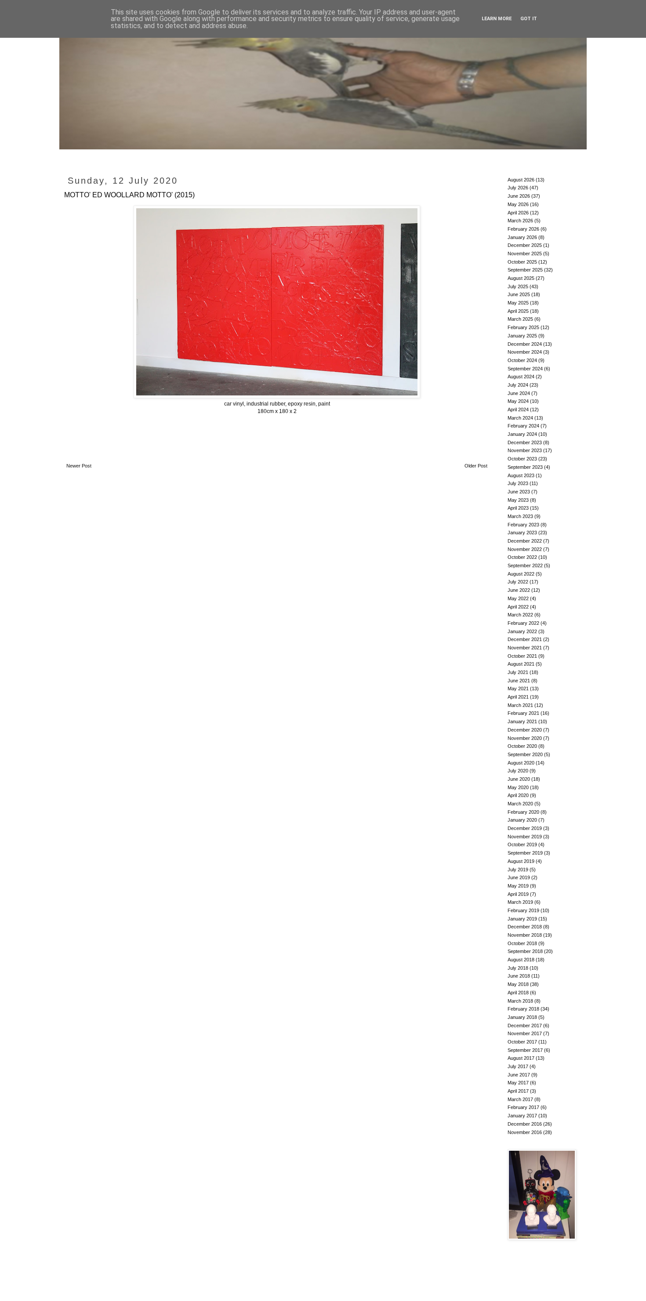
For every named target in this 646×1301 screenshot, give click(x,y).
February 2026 (523, 229)
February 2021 (523, 713)
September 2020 (525, 754)
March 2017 (520, 1099)
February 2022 (523, 623)
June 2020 (519, 779)
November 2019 (525, 836)
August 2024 (521, 376)
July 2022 (518, 581)
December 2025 (525, 245)
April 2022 (518, 606)
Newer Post (78, 465)
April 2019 (518, 894)
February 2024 (523, 425)
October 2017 (522, 1041)
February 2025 (523, 327)
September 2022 (525, 565)
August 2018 (521, 959)
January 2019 (522, 918)
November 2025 (525, 253)
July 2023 (518, 483)
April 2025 (518, 311)
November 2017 (525, 1033)
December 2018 (525, 926)
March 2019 (520, 902)
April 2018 (518, 992)
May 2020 (518, 787)
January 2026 (522, 237)
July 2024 (518, 385)
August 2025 (521, 278)
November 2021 (525, 647)
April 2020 (518, 795)
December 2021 (525, 639)
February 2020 (523, 812)
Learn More (497, 19)
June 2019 (519, 877)
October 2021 (522, 656)
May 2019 (518, 885)
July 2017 (518, 1066)
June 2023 (519, 491)
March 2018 (520, 1001)
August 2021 (521, 664)
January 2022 (522, 631)
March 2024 (520, 417)
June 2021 (519, 680)
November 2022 (525, 549)
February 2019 (523, 910)
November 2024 (525, 352)
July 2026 (518, 187)
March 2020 (520, 803)
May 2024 (518, 401)
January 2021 (522, 721)
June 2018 (519, 975)
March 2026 (520, 220)
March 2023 (520, 516)
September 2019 (525, 852)
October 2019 (522, 844)
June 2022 (519, 590)
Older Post (476, 465)
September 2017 (525, 1050)
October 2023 (522, 458)
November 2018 (525, 935)
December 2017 (525, 1025)
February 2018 (523, 1008)
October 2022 (522, 557)
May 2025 (518, 302)
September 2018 (525, 951)
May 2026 (518, 204)
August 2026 (521, 179)
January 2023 (522, 532)
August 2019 (521, 861)
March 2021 (520, 705)
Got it (528, 19)
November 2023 (525, 450)
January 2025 (522, 335)
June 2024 (519, 393)
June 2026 (519, 196)
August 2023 (521, 475)
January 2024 (522, 434)
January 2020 (522, 820)
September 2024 (525, 368)
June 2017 (519, 1074)
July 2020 (518, 770)
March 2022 (520, 614)
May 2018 (518, 984)
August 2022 (521, 573)
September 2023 (525, 467)
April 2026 (518, 212)
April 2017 (518, 1091)
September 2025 (525, 269)
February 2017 (523, 1107)
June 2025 (519, 294)
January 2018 (522, 1017)
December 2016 (525, 1124)
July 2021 (518, 672)
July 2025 (518, 286)
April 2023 (518, 508)
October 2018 (522, 943)
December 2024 (525, 344)
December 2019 (525, 828)
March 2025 (520, 319)
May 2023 (518, 500)
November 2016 (525, 1132)
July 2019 (518, 869)
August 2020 (521, 762)
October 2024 (522, 360)
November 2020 (525, 738)
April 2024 (518, 409)
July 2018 (518, 968)
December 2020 (525, 729)
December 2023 (525, 442)
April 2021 (518, 696)
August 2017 (521, 1058)
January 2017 (522, 1115)
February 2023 (523, 524)
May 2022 (518, 598)
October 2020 (522, 746)
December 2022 (525, 541)
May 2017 (518, 1082)
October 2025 (522, 262)
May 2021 (518, 688)
